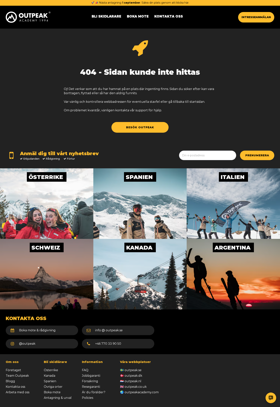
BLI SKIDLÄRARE (106, 16)
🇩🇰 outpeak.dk (131, 375)
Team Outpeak (17, 375)
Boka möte (52, 392)
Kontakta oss (15, 387)
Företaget (13, 370)
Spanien (50, 381)
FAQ (85, 370)
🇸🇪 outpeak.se (131, 370)
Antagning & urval (58, 398)
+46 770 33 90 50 (108, 343)
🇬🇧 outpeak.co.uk (133, 387)
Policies (87, 398)
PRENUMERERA (257, 155)
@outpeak (27, 343)
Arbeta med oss (17, 392)
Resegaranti (91, 387)
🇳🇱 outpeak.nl (130, 381)
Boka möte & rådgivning (37, 330)
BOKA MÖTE (138, 16)
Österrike (51, 370)
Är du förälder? (93, 392)
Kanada (49, 375)
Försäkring (90, 381)
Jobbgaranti (91, 375)
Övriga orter (53, 387)
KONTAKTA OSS (168, 16)
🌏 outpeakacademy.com (139, 392)
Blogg (10, 381)
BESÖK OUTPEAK (140, 127)
